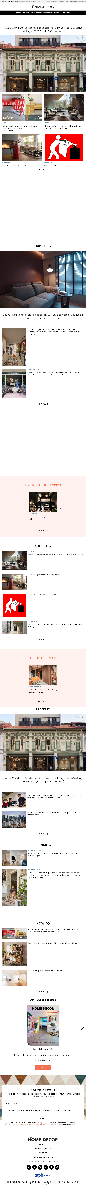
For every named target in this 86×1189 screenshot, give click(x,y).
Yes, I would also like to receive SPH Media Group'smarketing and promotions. (40, 1110)
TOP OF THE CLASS (43, 658)
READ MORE (41, 170)
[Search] (83, 6)
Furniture (32, 552)
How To (5, 123)
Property (43, 709)
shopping (43, 546)
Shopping (48, 123)
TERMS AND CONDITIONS (43, 1157)
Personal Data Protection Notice (41, 1125)
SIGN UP (43, 1118)
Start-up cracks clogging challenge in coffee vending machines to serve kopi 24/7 (47, 1)
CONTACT (43, 1153)
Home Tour (43, 246)
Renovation (34, 514)
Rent (43, 775)
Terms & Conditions (17, 1125)
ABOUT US (43, 1145)
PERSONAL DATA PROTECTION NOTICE (43, 1161)
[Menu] (3, 6)
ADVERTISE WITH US (43, 1149)
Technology (33, 621)
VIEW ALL (42, 404)
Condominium (33, 370)
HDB (43, 311)
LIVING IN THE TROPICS (43, 485)
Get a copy (43, 1067)
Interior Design (35, 687)
